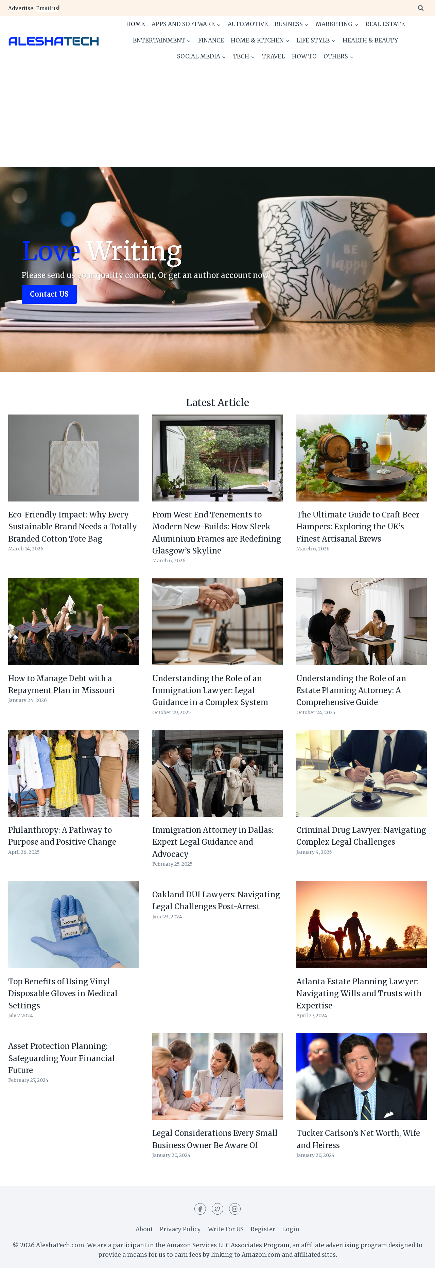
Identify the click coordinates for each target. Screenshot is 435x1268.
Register (262, 1229)
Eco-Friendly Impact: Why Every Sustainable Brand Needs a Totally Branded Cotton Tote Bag (72, 527)
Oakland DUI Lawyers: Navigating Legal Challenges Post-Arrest (216, 900)
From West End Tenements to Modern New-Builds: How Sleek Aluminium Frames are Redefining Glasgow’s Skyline (216, 533)
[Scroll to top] (418, 1258)
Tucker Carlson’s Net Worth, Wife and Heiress (358, 1139)
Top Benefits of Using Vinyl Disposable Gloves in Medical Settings (63, 993)
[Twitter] (217, 1209)
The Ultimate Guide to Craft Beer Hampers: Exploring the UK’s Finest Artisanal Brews (357, 527)
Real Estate (385, 24)
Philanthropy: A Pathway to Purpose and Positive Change (62, 836)
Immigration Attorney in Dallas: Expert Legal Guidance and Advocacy (213, 842)
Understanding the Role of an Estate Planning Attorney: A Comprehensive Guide (351, 690)
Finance (211, 40)
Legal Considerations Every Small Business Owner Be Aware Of (215, 1139)
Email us (47, 8)
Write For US (226, 1229)
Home (135, 24)
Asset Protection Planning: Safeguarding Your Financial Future (61, 1058)
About (144, 1229)
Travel (273, 56)
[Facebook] (200, 1209)
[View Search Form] (421, 8)
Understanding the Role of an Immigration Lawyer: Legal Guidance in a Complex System (210, 690)
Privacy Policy (180, 1229)
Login (290, 1229)
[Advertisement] (217, 115)
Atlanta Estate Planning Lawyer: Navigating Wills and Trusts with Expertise (359, 993)
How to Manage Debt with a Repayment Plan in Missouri (61, 684)
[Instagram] (235, 1209)
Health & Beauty (370, 40)
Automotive (248, 24)
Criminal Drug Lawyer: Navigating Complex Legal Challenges (361, 836)
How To (304, 56)
